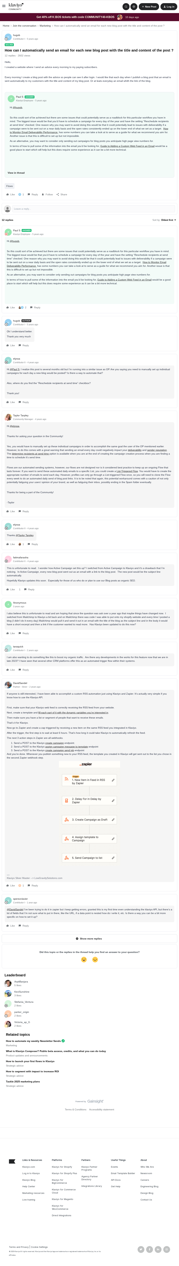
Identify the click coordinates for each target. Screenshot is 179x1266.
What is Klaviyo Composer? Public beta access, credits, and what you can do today (56, 1051)
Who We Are (147, 1167)
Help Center (28, 1186)
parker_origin (21, 1012)
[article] (89, 269)
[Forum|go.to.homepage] (16, 6)
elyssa (16, 358)
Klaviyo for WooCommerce (60, 1207)
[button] (4, 7)
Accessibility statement (101, 1109)
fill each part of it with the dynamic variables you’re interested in (73, 712)
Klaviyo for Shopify (62, 1167)
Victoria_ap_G (22, 1022)
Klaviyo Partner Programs (89, 1168)
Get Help (115, 1186)
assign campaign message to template (66, 746)
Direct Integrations (61, 1215)
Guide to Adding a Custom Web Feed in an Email (127, 146)
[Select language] (133, 6)
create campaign (54, 743)
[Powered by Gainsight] (90, 1102)
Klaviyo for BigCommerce (59, 1181)
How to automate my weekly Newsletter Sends (33, 1041)
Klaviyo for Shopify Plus (64, 1173)
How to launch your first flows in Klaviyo (30, 1061)
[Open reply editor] (89, 208)
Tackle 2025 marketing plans (23, 1081)
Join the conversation (24, 25)
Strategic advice (15, 1065)
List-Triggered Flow (127, 471)
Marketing (45, 25)
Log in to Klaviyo (31, 1173)
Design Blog (147, 1193)
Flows (9, 186)
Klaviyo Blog (28, 1180)
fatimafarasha (20, 557)
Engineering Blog (149, 1186)
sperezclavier (20, 898)
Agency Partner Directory (89, 1178)
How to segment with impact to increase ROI (32, 1071)
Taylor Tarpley (20, 415)
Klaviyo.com (28, 1167)
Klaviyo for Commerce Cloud (64, 1191)
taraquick (18, 646)
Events (114, 1167)
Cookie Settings (39, 1247)
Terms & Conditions (75, 1109)
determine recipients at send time (30, 453)
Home (6, 25)
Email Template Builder (123, 1173)
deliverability (135, 450)
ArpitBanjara (21, 981)
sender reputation (157, 450)
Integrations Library (91, 1186)
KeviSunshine (21, 991)
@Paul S (14, 369)
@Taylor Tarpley (25, 535)
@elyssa (14, 426)
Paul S (19, 96)
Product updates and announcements (27, 1055)
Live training (28, 1199)
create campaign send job (59, 750)
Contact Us (146, 1199)
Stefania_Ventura (23, 1001)
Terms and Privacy (19, 1247)
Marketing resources (33, 1193)
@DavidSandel (15, 909)
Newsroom (146, 1173)
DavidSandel (20, 683)
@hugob (17, 107)
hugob (16, 35)
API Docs (116, 1180)
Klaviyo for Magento (62, 1199)
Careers (145, 1180)
